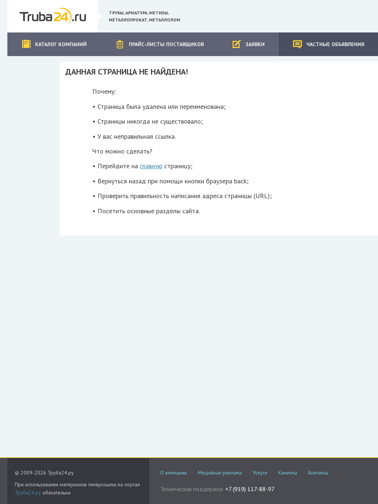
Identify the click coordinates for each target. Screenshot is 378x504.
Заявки (255, 44)
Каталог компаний (61, 44)
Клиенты (287, 472)
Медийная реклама (220, 472)
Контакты (318, 472)
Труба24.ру (28, 492)
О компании (173, 472)
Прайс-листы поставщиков (166, 44)
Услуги (260, 472)
